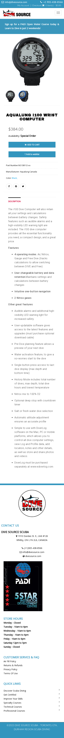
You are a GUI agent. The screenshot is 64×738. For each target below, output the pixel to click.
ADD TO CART (33, 144)
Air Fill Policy (10, 661)
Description (14, 201)
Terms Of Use (11, 673)
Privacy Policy (10, 669)
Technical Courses (13, 706)
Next (58, 74)
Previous (6, 74)
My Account (23, 5)
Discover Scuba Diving (15, 690)
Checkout (36, 5)
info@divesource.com (33, 552)
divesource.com (33, 556)
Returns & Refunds (13, 665)
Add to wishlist (32, 154)
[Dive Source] (16, 13)
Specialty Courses (12, 702)
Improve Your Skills (13, 698)
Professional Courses (14, 710)
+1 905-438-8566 (53, 2)
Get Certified (10, 694)
